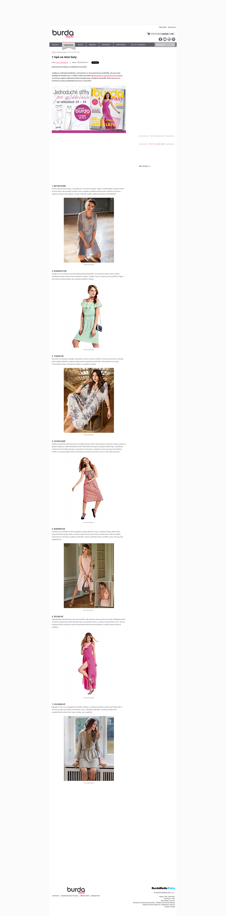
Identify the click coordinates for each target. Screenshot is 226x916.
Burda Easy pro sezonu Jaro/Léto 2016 (106, 75)
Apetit (161, 897)
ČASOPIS (55, 44)
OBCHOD (68, 47)
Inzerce (172, 901)
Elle (166, 897)
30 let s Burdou (138, 44)
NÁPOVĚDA (120, 44)
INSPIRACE (106, 44)
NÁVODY (92, 44)
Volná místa (164, 901)
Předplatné (84, 896)
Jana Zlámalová (62, 62)
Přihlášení (163, 27)
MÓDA (80, 44)
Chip (173, 899)
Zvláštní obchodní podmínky (165, 903)
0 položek (165, 34)
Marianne (172, 897)
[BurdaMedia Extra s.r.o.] (163, 889)
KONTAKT (55, 896)
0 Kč (172, 34)
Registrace (172, 27)
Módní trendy (61, 52)
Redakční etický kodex (69, 896)
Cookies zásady (169, 907)
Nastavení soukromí (168, 905)
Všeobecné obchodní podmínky (143, 903)
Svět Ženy (167, 899)
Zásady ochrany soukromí (151, 905)
